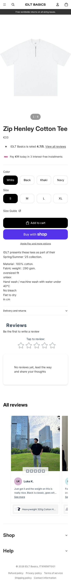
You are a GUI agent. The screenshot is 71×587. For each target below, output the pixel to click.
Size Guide (10, 210)
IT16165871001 (47, 566)
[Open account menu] (57, 4)
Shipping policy (23, 577)
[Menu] (4, 4)
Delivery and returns (14, 310)
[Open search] (13, 4)
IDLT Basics (31, 566)
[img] (35, 471)
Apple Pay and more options (35, 243)
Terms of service (53, 573)
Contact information (45, 577)
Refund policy (15, 573)
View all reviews (55, 146)
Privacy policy (34, 573)
